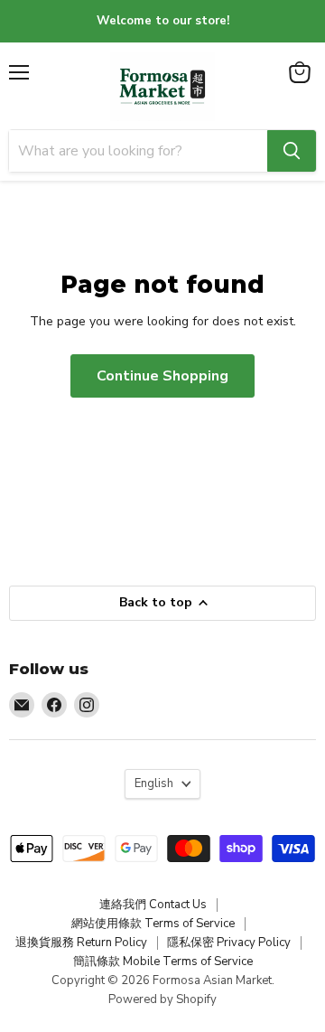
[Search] (291, 151)
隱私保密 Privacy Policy (229, 942)
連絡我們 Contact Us (153, 904)
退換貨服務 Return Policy (81, 942)
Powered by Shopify (162, 999)
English (154, 783)
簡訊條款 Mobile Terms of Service (163, 961)
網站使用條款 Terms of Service (153, 923)
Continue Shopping (162, 376)
